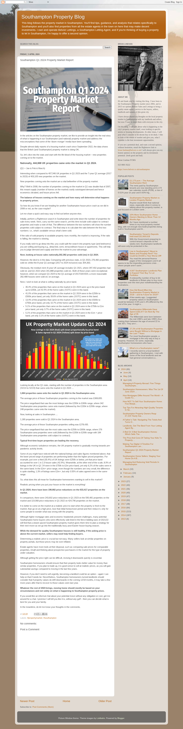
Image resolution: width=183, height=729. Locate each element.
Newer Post (27, 701)
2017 (123, 504)
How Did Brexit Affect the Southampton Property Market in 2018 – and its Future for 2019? (144, 292)
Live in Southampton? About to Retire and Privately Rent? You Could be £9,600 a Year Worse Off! (145, 253)
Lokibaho (101, 718)
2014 (123, 515)
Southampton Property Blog (53, 17)
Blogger (120, 718)
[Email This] (35, 614)
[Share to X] (40, 614)
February (127, 473)
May (125, 376)
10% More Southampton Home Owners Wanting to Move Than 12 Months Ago (145, 217)
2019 (123, 496)
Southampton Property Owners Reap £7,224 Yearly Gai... (139, 415)
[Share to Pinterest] (46, 614)
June (125, 372)
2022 (123, 485)
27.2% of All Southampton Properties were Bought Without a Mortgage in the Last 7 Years (146, 331)
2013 (123, 519)
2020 (123, 493)
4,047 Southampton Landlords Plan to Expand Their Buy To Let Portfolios (146, 273)
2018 (123, 500)
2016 (123, 508)
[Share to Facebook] (43, 614)
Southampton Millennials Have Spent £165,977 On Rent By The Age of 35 (144, 311)
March (126, 469)
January (127, 477)
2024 (123, 369)
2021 (123, 489)
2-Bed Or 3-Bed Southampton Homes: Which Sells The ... (140, 433)
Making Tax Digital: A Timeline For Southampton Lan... (138, 445)
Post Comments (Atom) (43, 707)
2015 (123, 511)
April (125, 380)
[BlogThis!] (38, 614)
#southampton (49, 618)
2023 (123, 481)
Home (66, 701)
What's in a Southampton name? (144, 348)
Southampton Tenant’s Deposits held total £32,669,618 (144, 235)
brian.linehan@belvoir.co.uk (129, 150)
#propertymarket (34, 618)
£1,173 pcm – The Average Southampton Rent (142, 182)
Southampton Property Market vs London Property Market (145, 199)
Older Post (105, 701)
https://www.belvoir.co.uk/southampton (134, 169)
